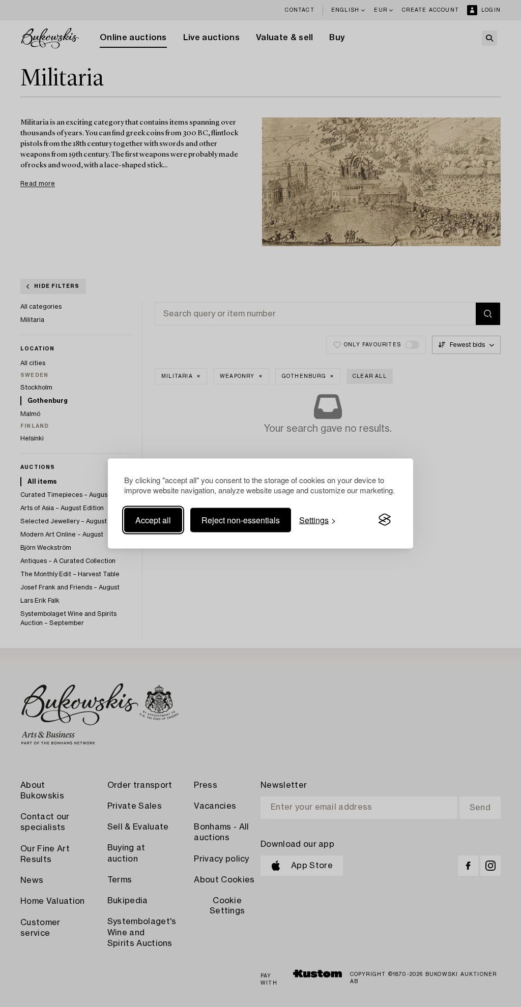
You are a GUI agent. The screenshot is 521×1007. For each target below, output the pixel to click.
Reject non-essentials (240, 519)
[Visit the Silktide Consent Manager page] (384, 520)
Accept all (153, 519)
